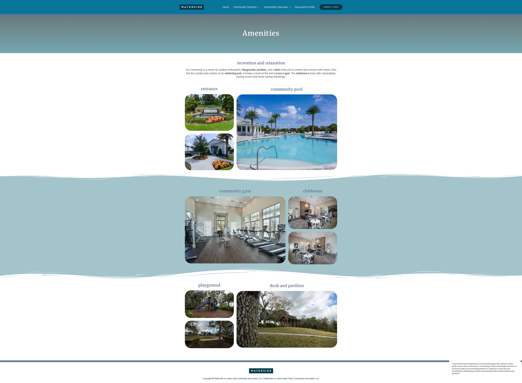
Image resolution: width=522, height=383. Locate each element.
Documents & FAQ (305, 7)
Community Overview (276, 7)
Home (226, 7)
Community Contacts (245, 7)
